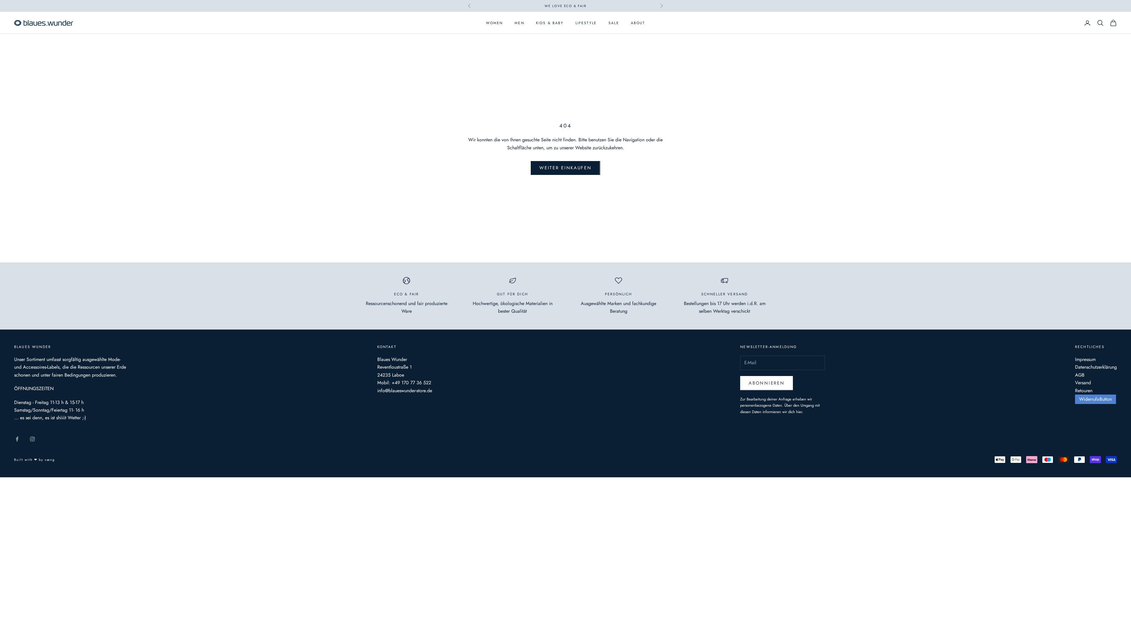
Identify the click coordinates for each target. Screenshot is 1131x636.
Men (519, 23)
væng (50, 459)
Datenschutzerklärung (1096, 367)
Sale (614, 23)
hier (799, 412)
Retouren (1083, 390)
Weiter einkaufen (565, 168)
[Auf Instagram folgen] (32, 439)
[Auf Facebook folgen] (17, 439)
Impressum (1085, 359)
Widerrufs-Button (1095, 399)
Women (494, 23)
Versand (1083, 382)
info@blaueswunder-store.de (404, 390)
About (638, 23)
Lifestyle (586, 23)
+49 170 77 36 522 (411, 382)
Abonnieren (766, 383)
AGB (1079, 375)
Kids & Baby (550, 23)
